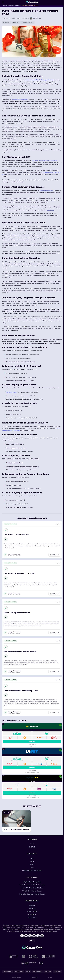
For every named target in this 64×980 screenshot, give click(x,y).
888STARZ (32, 847)
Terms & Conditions (16, 977)
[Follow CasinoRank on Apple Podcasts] (42, 935)
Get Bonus (32, 741)
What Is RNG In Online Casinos (32, 891)
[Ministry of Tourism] (14, 956)
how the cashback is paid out (20, 99)
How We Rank (32, 914)
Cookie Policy (34, 977)
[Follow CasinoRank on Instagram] (26, 935)
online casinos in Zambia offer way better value (39, 80)
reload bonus (50, 210)
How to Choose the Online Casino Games (32, 885)
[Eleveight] (48, 956)
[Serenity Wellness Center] (28, 963)
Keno (32, 861)
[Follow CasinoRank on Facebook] (22, 935)
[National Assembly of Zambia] (23, 956)
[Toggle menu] (3, 2)
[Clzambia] (33, 956)
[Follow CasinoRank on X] (30, 935)
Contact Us (32, 908)
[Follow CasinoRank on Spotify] (38, 935)
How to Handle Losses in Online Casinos (32, 894)
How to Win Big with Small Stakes (32, 888)
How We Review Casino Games (32, 870)
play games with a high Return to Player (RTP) (44, 160)
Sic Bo (32, 864)
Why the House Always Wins (32, 882)
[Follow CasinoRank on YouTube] (34, 935)
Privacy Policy (32, 917)
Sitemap (50, 977)
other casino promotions (46, 190)
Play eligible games (11, 392)
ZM (31, 940)
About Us (32, 905)
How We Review (32, 911)
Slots (32, 867)
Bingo (32, 858)
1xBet (32, 844)
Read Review (32, 744)
